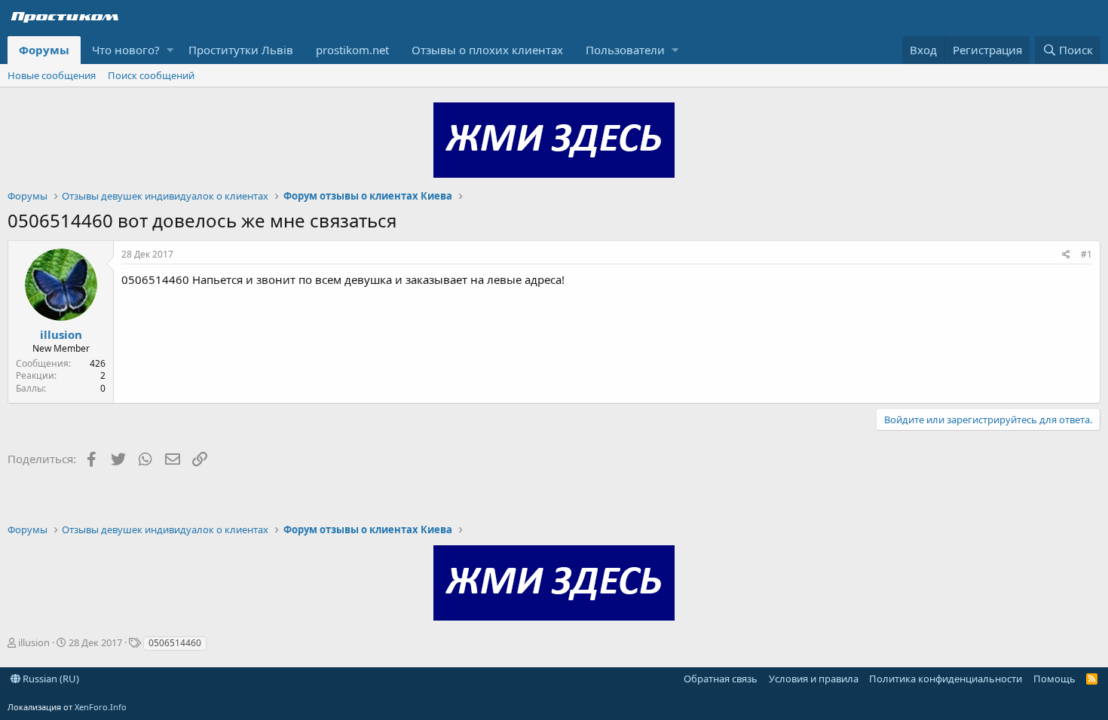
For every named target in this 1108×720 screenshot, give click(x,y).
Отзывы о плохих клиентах (487, 49)
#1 (1086, 254)
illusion (61, 334)
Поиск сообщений (151, 75)
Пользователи (625, 49)
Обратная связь (721, 678)
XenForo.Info (101, 706)
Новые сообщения (52, 75)
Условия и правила (814, 678)
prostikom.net (352, 49)
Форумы (44, 49)
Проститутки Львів (240, 49)
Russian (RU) (49, 678)
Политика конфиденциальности (945, 678)
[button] (170, 50)
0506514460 (174, 642)
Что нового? (126, 49)
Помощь (1054, 678)
